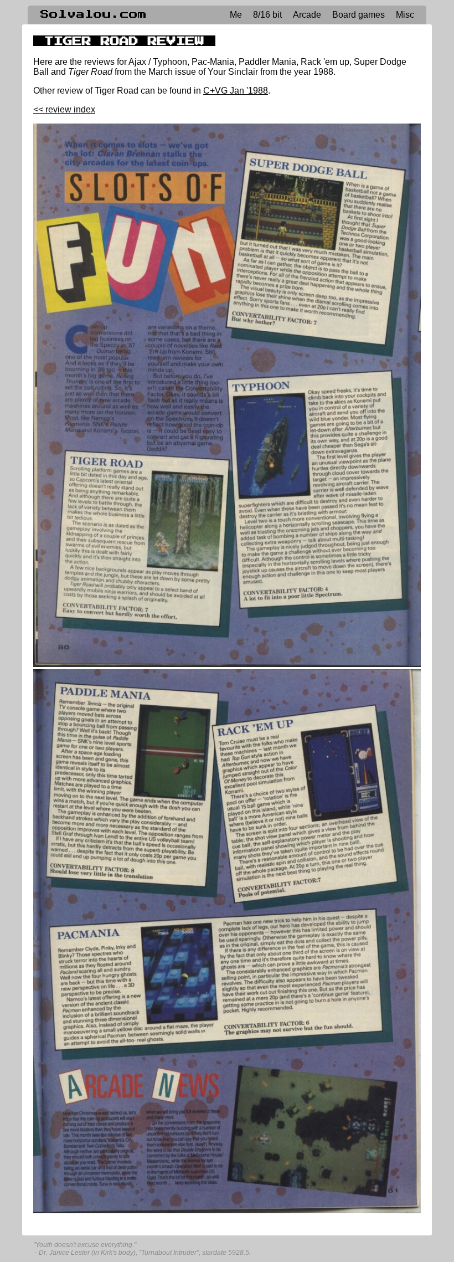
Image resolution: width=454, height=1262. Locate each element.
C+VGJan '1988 (235, 90)
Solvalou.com (93, 14)
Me (236, 14)
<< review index (64, 109)
